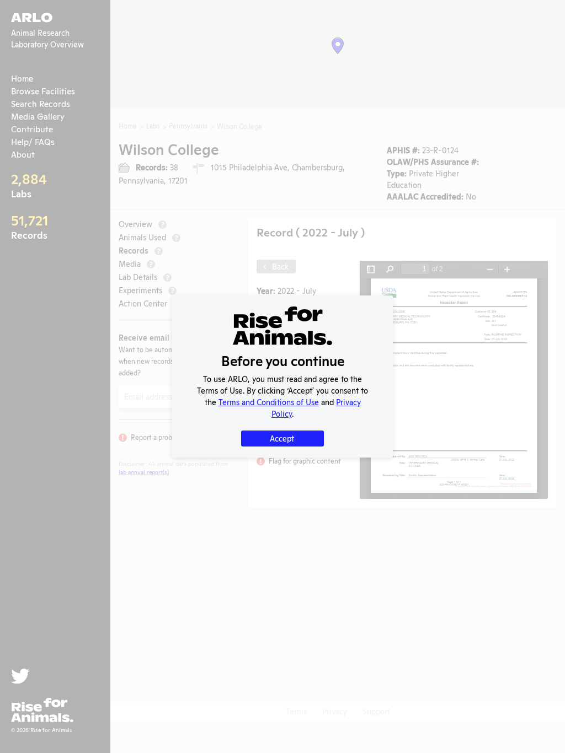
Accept (282, 438)
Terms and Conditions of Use (268, 401)
